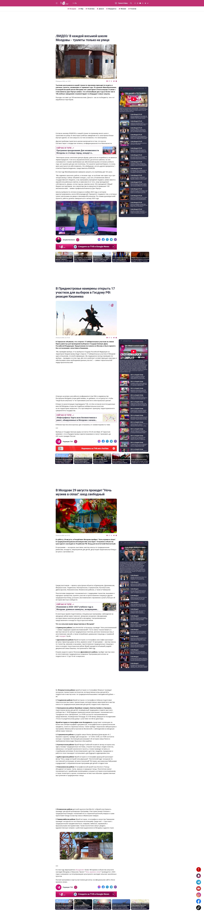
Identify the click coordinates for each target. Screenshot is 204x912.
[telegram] (113, 81)
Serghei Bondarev (69, 240)
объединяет (80, 870)
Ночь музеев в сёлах (93, 872)
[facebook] (103, 240)
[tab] (128, 89)
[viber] (116, 81)
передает (63, 636)
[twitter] (111, 81)
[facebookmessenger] (107, 81)
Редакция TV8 (68, 441)
